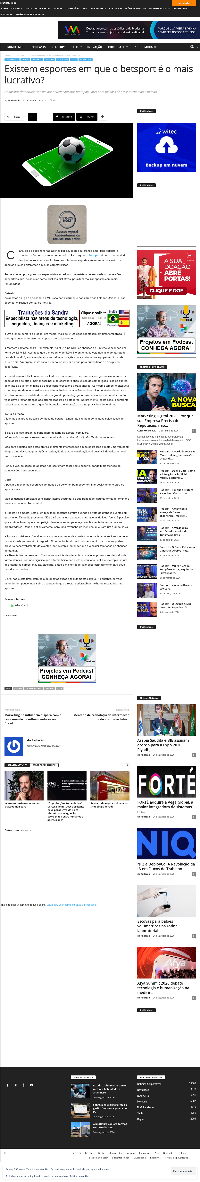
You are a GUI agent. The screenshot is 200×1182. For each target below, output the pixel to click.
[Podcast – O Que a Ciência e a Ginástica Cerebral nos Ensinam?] (147, 552)
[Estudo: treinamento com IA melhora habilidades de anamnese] (80, 1091)
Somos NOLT (16, 47)
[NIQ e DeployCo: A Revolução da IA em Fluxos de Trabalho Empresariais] (166, 843)
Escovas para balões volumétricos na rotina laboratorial (157, 926)
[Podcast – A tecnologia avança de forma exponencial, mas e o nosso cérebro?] (147, 514)
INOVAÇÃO (94, 47)
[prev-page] (123, 765)
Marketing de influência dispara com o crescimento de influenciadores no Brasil (32, 719)
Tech (74, 47)
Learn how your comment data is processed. (71, 904)
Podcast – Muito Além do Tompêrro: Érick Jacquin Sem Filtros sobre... (177, 569)
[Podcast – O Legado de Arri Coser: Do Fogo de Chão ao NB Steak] (147, 609)
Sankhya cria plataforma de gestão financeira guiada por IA (110, 1108)
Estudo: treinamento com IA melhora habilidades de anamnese (110, 1089)
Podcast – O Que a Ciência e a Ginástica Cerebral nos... (177, 548)
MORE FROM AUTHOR (44, 765)
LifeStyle (16, 8)
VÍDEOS (4, 8)
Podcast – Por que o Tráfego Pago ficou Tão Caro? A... (176, 491)
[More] (103, 117)
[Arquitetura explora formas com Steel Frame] (80, 1129)
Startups (58, 47)
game (59, 688)
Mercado (142, 1101)
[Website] (24, 1085)
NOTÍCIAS (50, 59)
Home (7, 55)
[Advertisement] (166, 218)
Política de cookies (79, 1176)
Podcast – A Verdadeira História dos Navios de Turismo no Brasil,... (174, 531)
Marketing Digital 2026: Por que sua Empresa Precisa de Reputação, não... (165, 420)
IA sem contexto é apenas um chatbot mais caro (21, 804)
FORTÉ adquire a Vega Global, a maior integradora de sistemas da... (165, 807)
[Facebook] (8, 1085)
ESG (135, 47)
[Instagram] (16, 1085)
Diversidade (180, 8)
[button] (193, 47)
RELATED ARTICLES (17, 765)
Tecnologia (85, 59)
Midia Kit (151, 47)
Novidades (97, 8)
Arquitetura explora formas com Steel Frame (110, 1125)
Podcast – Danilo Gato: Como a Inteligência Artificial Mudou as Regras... (177, 474)
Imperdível (73, 8)
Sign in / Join (8, 2)
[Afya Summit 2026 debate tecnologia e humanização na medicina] (166, 963)
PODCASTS (38, 47)
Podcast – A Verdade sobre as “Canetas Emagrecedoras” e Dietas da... (177, 455)
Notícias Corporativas (149, 1084)
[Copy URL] (40, 117)
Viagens (59, 8)
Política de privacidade (30, 14)
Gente (28, 8)
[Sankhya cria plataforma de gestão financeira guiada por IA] (80, 1110)
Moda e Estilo (43, 8)
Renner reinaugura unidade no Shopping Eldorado (109, 804)
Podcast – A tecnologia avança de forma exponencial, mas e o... (173, 512)
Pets (85, 8)
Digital (25, 59)
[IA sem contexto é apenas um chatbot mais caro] (24, 785)
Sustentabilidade (159, 8)
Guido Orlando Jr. (146, 430)
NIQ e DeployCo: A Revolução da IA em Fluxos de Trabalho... (166, 866)
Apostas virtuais (33, 688)
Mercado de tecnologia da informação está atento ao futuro (101, 717)
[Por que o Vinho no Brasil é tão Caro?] (147, 590)
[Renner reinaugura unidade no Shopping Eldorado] (109, 785)
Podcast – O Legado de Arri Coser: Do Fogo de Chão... (176, 605)
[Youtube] (32, 1085)
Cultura (114, 8)
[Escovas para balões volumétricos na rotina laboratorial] (166, 901)
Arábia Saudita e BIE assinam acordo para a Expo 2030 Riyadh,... (163, 745)
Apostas (18, 688)
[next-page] (127, 765)
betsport (49, 688)
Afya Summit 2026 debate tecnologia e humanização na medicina (163, 988)
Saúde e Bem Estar (135, 8)
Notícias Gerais (146, 1107)
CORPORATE (116, 47)
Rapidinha (6, 14)
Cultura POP (19, 55)
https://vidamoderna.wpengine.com (43, 746)
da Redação (14, 100)
